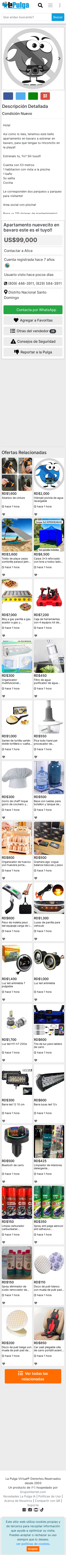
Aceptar (33, 1548)
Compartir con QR (47, 1501)
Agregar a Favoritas (36, 320)
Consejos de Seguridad (36, 341)
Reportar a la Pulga (36, 352)
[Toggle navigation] (40, 5)
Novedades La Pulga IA (19, 1496)
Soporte (33, 1505)
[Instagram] (25, 1509)
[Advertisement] (33, 398)
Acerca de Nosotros (18, 1501)
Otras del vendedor (35, 331)
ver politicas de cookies (32, 1544)
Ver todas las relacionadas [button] (35, 1376)
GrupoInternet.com (33, 1492)
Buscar (58, 17)
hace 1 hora (11, 506)
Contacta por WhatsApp (36, 310)
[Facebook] (30, 1509)
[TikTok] (42, 1509)
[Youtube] (36, 1509)
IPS (33, 1487)
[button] (6, 58)
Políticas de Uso (49, 1496)
